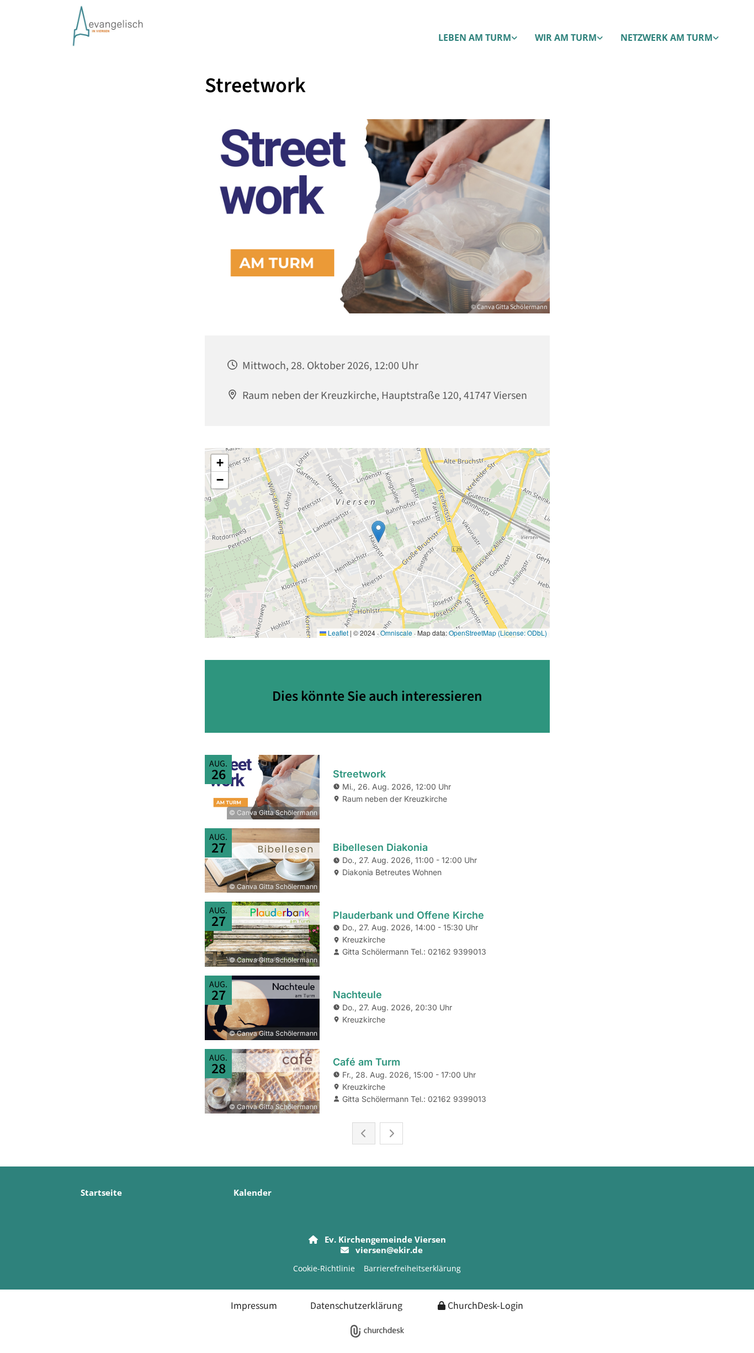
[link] (477, 38)
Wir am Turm (566, 37)
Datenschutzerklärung (356, 1305)
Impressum (254, 1305)
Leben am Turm (474, 37)
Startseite (101, 1192)
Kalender (252, 1192)
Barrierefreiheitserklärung (412, 1268)
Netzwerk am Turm (666, 37)
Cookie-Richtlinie (324, 1268)
